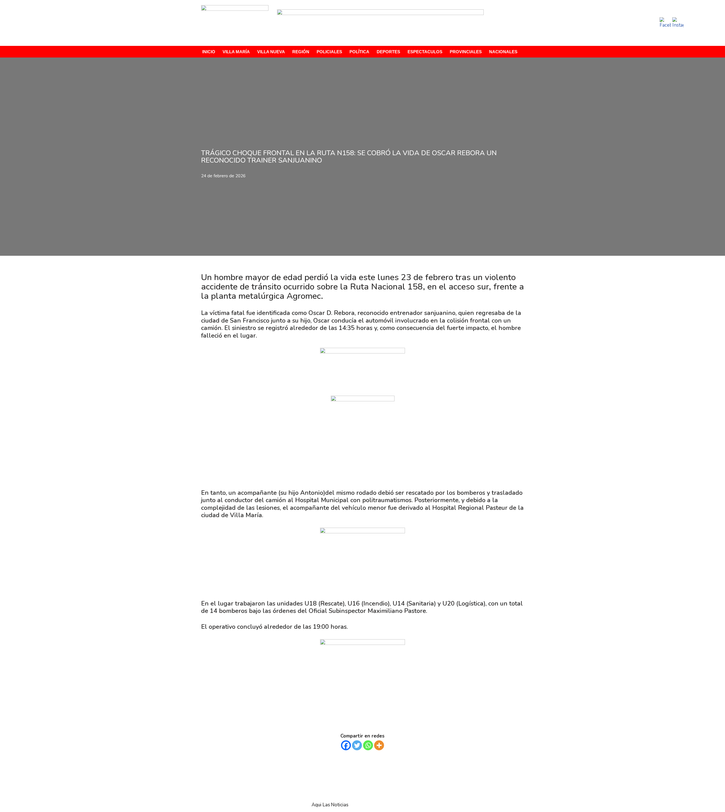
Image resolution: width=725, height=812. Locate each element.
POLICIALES (329, 51)
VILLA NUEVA (271, 51)
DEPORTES (388, 51)
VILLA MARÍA (236, 51)
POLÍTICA (359, 51)
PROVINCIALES (466, 51)
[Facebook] (346, 745)
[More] (379, 745)
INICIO (208, 51)
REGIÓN (300, 51)
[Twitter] (357, 745)
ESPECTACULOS (425, 51)
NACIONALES (503, 51)
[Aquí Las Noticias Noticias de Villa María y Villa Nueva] (234, 23)
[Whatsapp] (368, 745)
